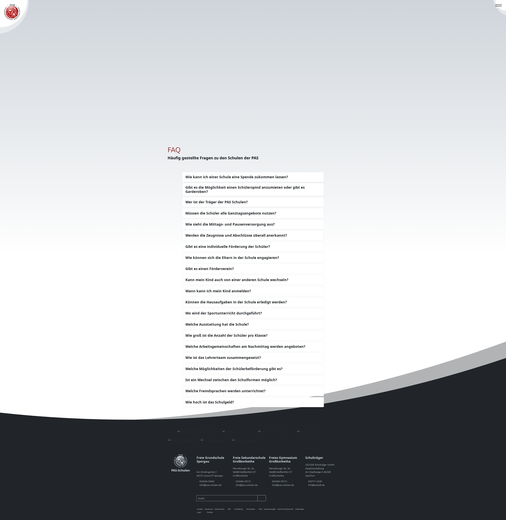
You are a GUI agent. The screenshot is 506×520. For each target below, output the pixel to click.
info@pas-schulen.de (211, 484)
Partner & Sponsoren (285, 509)
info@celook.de (316, 484)
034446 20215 (243, 481)
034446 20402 (207, 481)
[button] (228, 509)
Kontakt (200, 509)
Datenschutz (219, 509)
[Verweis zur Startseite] (180, 460)
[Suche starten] (261, 498)
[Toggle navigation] (499, 5)
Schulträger (299, 509)
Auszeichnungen (270, 509)
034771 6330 (315, 481)
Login (199, 512)
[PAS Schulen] (12, 12)
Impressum (209, 509)
